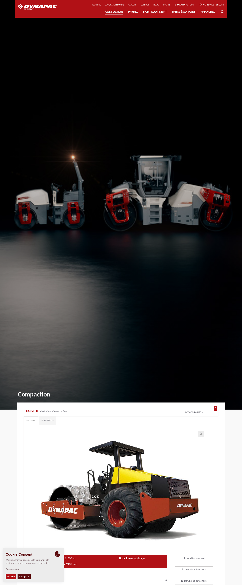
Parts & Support (183, 12)
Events (166, 5)
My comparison (200, 411)
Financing (208, 12)
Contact (145, 5)
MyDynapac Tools (185, 5)
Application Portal (114, 5)
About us (96, 5)
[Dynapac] (40, 7)
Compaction (114, 12)
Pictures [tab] (30, 420)
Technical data (95, 580)
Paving (133, 12)
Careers (132, 5)
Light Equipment (155, 12)
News (156, 5)
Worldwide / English (213, 5)
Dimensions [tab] (47, 420)
